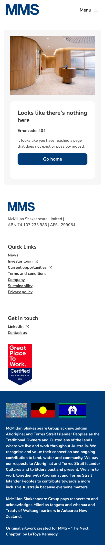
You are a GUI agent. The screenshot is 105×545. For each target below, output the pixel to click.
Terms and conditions (27, 273)
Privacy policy (20, 292)
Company (16, 279)
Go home (52, 159)
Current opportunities (27, 267)
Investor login (20, 261)
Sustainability (20, 286)
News (13, 255)
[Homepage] (25, 13)
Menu (85, 10)
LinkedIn (15, 326)
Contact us (17, 332)
